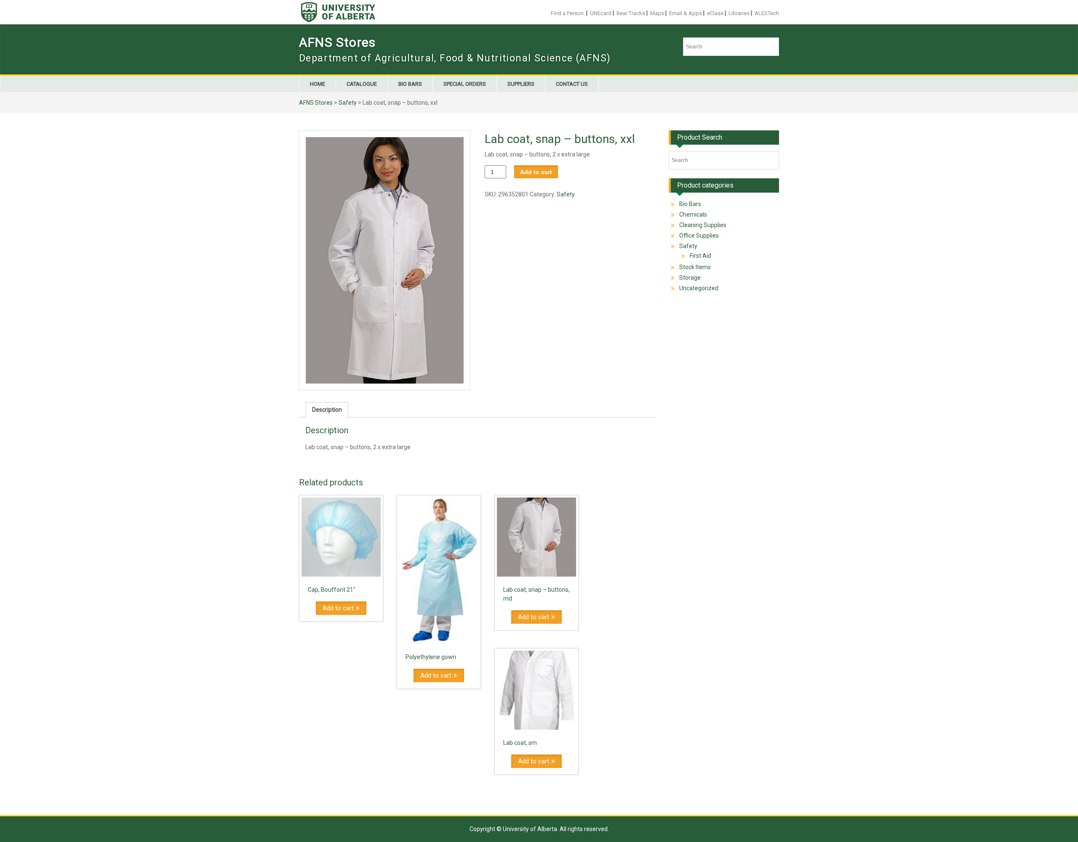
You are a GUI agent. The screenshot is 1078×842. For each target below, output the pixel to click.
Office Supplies (699, 235)
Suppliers (520, 84)
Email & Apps (685, 13)
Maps (657, 13)
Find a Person (567, 13)
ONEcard (600, 13)
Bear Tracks (630, 13)
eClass (715, 13)
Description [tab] (327, 409)
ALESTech (767, 13)
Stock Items (695, 267)
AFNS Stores (337, 42)
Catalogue (362, 84)
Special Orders (464, 84)
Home (317, 84)
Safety (348, 102)
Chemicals (693, 214)
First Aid (700, 255)
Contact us (572, 84)
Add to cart (536, 172)
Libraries (739, 13)
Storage (690, 277)
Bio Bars (410, 84)
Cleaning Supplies (702, 225)
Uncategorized (698, 288)
